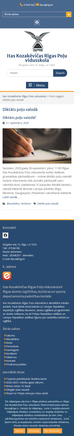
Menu (40, 85)
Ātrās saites (11, 14)
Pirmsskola (12, 346)
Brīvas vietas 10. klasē (18, 386)
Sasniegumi (12, 350)
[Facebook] (37, 22)
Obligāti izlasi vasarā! (17, 389)
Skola (9, 342)
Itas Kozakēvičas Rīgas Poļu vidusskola (37, 58)
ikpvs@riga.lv (46, 5)
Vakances (11, 357)
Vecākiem (11, 353)
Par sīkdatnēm (52, 430)
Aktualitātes (13, 203)
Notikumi (26, 203)
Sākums (10, 335)
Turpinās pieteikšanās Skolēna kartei (26, 378)
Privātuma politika (16, 364)
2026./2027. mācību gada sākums (24, 382)
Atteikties (34, 430)
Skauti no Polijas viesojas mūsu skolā (27, 393)
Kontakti (10, 360)
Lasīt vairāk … (11, 197)
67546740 (29, 5)
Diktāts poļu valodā (47, 203)
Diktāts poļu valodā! (19, 117)
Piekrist (19, 430)
